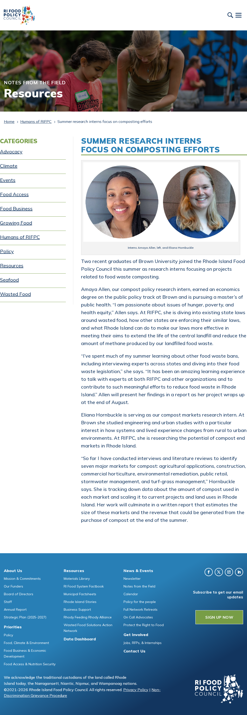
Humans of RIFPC (20, 237)
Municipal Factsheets (80, 594)
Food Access (14, 194)
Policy (7, 251)
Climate (8, 166)
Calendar (131, 594)
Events (7, 180)
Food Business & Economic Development (25, 653)
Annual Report (15, 609)
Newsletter (132, 578)
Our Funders (13, 586)
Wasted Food (15, 294)
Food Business (16, 208)
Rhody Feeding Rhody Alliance (88, 617)
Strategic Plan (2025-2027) (25, 617)
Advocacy (11, 152)
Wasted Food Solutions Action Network (88, 628)
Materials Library (77, 578)
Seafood (9, 280)
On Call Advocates (138, 617)
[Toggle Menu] (238, 15)
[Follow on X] (219, 572)
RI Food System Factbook (84, 586)
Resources (11, 265)
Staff (8, 602)
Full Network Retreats (141, 609)
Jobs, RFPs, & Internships (143, 643)
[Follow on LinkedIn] (239, 572)
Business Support (77, 609)
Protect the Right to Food (144, 625)
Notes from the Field (139, 586)
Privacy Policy (135, 689)
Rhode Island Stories (80, 602)
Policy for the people (140, 602)
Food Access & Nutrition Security (29, 664)
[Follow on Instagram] (229, 572)
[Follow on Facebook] (209, 572)
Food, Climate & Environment (26, 643)
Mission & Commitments (22, 578)
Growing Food (16, 223)
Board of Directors (18, 594)
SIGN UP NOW (219, 617)
